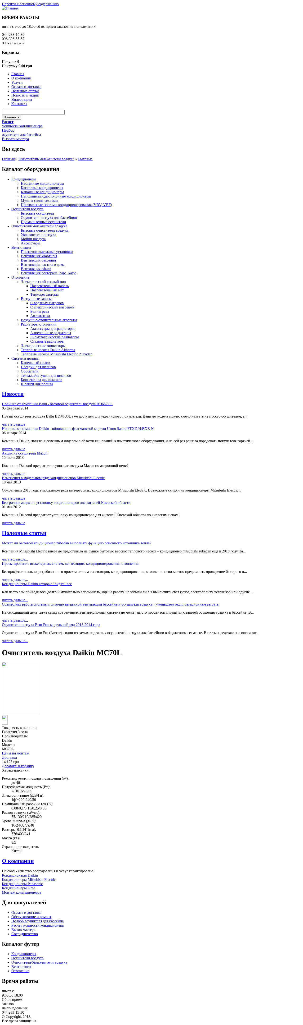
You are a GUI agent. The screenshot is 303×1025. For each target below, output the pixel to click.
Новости (13, 394)
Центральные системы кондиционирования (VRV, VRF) (66, 205)
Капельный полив (35, 363)
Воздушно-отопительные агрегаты (49, 320)
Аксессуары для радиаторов (53, 328)
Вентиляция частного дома (43, 264)
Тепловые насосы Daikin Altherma (48, 350)
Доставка (9, 757)
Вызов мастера (23, 930)
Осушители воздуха (27, 209)
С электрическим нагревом (52, 307)
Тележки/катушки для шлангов (46, 375)
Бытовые (85, 159)
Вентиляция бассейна (38, 260)
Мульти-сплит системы (39, 200)
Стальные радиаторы (47, 341)
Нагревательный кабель (49, 286)
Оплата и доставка (26, 87)
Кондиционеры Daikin (20, 875)
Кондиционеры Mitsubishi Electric (29, 880)
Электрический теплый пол (43, 282)
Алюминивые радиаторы (50, 333)
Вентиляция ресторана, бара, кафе (48, 273)
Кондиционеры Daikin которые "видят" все (37, 584)
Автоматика (40, 316)
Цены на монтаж (15, 753)
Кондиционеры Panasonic (22, 884)
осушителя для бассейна (21, 135)
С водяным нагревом (47, 303)
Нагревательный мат (47, 290)
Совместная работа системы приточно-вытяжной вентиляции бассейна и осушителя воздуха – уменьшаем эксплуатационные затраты (110, 604)
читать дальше (13, 424)
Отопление (20, 277)
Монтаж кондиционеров (21, 892)
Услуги (17, 82)
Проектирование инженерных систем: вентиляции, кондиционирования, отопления (70, 563)
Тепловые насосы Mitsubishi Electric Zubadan (56, 354)
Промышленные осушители (43, 222)
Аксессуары (30, 243)
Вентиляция (21, 247)
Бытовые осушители (37, 213)
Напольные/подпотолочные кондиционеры (56, 196)
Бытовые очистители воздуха (44, 230)
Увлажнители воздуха (38, 235)
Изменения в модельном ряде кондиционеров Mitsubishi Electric (53, 478)
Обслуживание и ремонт (31, 917)
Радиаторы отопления (38, 324)
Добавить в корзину (18, 766)
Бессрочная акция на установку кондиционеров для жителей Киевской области (66, 503)
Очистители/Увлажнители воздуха (46, 159)
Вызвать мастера (15, 139)
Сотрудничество (24, 934)
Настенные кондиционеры (42, 183)
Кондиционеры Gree (18, 888)
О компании (21, 78)
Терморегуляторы (44, 294)
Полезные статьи (25, 91)
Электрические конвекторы (43, 346)
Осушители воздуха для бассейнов (49, 218)
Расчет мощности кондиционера (37, 925)
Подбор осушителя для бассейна (37, 921)
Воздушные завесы (36, 299)
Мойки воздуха (33, 239)
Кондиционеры (23, 179)
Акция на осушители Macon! (25, 453)
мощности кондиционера (22, 126)
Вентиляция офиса (36, 269)
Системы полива (25, 358)
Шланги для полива (37, 384)
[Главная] (10, 8)
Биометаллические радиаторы (54, 337)
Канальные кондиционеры (42, 192)
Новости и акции (25, 95)
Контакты (19, 104)
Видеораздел (21, 99)
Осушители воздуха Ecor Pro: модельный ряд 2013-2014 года (51, 625)
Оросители (30, 371)
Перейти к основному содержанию (30, 4)
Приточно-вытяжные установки (47, 252)
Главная (17, 74)
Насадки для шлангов (38, 367)
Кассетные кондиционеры (42, 188)
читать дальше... (15, 559)
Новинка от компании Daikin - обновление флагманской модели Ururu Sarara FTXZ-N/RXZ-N (78, 429)
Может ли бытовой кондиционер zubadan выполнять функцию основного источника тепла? (76, 543)
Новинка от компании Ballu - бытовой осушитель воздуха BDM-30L (57, 404)
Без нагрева (39, 311)
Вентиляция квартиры (39, 256)
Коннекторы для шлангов (41, 380)
